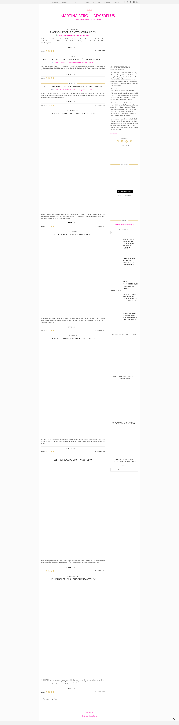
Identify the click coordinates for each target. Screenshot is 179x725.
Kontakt (117, 2)
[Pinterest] (128, 2)
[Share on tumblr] (54, 51)
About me (113, 133)
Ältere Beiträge (50, 699)
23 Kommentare (100, 330)
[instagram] (118, 141)
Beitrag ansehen (73, 47)
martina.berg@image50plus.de (124, 224)
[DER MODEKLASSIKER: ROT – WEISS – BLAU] (73, 557)
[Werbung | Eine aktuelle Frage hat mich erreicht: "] (115, 185)
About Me (96, 2)
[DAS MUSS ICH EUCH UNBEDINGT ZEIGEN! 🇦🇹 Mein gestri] (133, 185)
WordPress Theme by (129, 722)
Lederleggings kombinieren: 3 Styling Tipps (73, 113)
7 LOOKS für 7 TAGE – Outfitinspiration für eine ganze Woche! (73, 59)
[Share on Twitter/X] (49, 51)
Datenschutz (68, 722)
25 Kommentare (100, 78)
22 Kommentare (100, 226)
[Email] (134, 2)
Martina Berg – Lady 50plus (88, 15)
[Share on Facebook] (46, 51)
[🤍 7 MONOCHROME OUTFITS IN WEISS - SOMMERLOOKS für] (133, 180)
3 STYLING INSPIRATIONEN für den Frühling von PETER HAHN (73, 86)
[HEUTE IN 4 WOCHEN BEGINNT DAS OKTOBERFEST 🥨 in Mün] (124, 174)
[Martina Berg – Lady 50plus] (89, 13)
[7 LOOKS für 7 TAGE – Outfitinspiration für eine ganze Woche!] (73, 62)
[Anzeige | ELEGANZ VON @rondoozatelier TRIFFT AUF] (115, 169)
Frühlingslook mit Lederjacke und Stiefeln (73, 339)
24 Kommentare (100, 691)
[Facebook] (131, 2)
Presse (107, 2)
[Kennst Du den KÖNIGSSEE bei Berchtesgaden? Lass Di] (124, 180)
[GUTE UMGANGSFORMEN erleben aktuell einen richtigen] (133, 174)
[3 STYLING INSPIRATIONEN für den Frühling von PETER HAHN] (72, 90)
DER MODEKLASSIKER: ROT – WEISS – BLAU (73, 460)
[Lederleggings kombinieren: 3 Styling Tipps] (73, 211)
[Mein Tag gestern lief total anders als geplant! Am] (115, 174)
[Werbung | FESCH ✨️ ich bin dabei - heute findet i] (133, 169)
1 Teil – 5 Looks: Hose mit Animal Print (73, 234)
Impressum (89, 712)
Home (46, 2)
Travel (86, 2)
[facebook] (122, 141)
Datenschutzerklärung (89, 716)
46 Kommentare (100, 451)
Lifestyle (66, 2)
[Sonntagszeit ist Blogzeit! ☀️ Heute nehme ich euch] (115, 180)
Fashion (55, 2)
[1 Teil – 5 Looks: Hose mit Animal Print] (73, 315)
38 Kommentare (100, 105)
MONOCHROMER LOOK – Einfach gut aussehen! (73, 579)
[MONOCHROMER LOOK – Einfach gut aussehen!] (73, 676)
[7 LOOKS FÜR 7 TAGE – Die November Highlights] (72, 35)
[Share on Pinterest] (51, 51)
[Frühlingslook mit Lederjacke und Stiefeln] (73, 436)
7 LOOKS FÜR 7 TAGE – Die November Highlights (73, 32)
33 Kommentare (100, 50)
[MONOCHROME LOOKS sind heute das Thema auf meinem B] (124, 169)
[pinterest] (126, 141)
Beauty (76, 2)
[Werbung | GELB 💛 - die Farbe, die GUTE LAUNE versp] (124, 185)
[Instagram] (125, 2)
